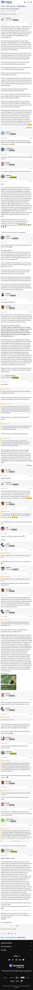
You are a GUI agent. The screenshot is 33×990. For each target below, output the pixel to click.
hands (21, 30)
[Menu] (31, 2)
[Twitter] (9, 959)
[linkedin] (19, 959)
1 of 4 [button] (11, 926)
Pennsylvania (15, 255)
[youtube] (23, 959)
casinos (24, 114)
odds (10, 254)
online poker (4, 28)
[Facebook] (12, 959)
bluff (12, 399)
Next (17, 926)
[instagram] (16, 959)
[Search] (28, 2)
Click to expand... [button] (16, 841)
